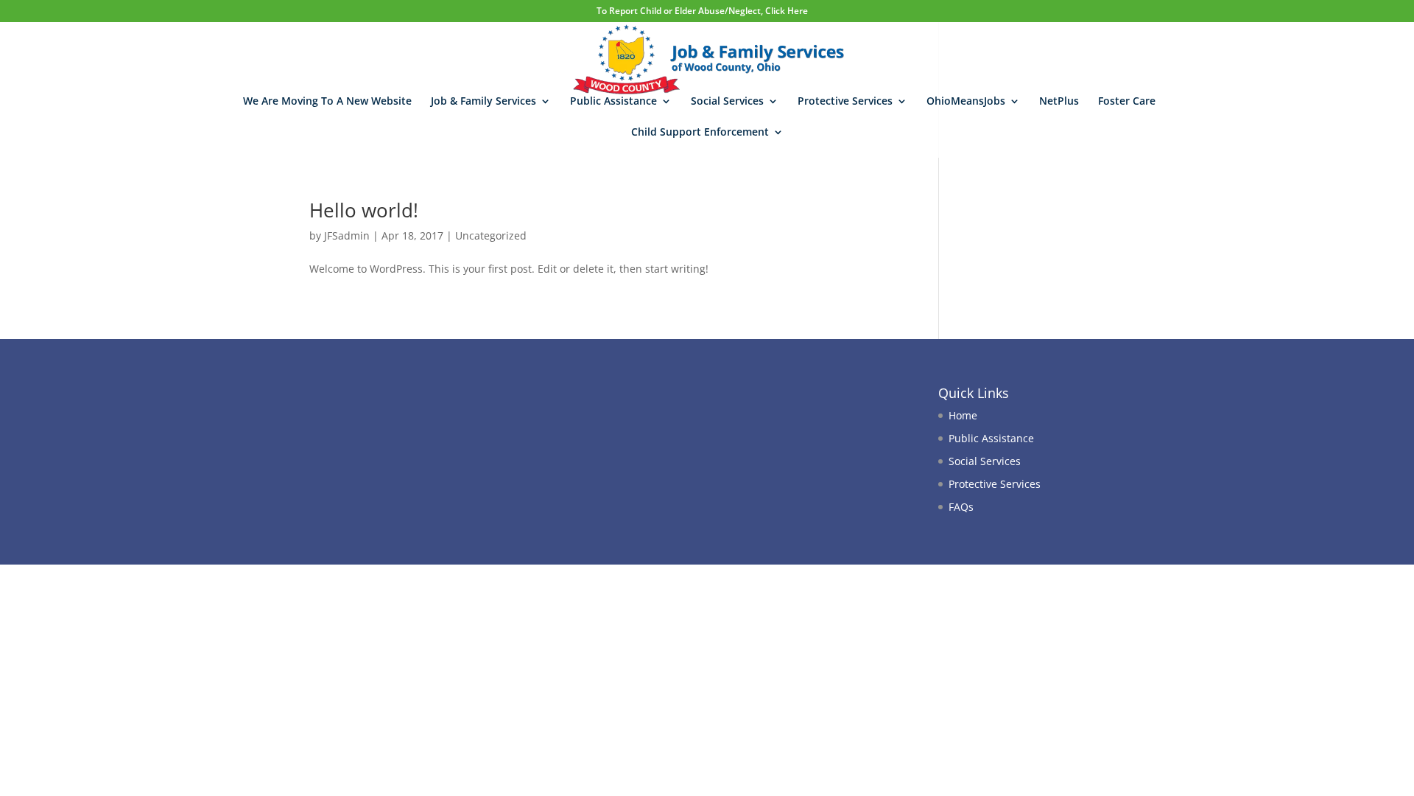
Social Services (727, 102)
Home (963, 415)
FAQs (961, 507)
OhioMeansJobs (965, 102)
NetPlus (1059, 102)
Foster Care (1127, 102)
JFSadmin (347, 235)
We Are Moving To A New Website (327, 102)
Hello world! (363, 210)
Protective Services (845, 102)
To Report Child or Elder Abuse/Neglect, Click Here (702, 10)
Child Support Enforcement (700, 133)
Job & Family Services (483, 102)
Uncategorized (491, 235)
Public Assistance (613, 102)
